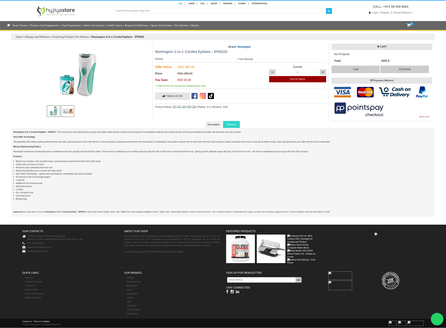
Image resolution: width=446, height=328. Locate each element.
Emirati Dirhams (402, 12)
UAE (180, 3)
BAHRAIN (227, 3)
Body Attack (132, 285)
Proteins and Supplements (44, 25)
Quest (129, 290)
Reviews (231, 124)
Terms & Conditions (41, 321)
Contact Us (30, 285)
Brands (195, 25)
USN (129, 302)
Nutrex (130, 298)
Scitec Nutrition (134, 310)
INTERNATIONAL (260, 3)
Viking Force (133, 314)
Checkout (405, 69)
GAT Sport (131, 306)
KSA (203, 3)
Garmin (130, 277)
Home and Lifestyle (94, 25)
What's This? (424, 117)
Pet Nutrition (182, 25)
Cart (355, 69)
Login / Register (381, 12)
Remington (244, 46)
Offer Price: (163, 67)
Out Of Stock (297, 79)
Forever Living (133, 281)
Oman (191, 3)
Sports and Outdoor (161, 25)
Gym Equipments (71, 25)
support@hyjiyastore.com (39, 247)
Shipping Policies (33, 298)
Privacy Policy (31, 290)
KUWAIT (242, 3)
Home (19, 36)
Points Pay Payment (34, 294)
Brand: (239, 46)
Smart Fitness (20, 25)
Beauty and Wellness (136, 25)
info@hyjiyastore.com (37, 251)
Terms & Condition (33, 281)
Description (213, 124)
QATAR (214, 3)
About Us (29, 277)
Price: (159, 73)
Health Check (114, 25)
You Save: (161, 79)
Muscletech (132, 294)
